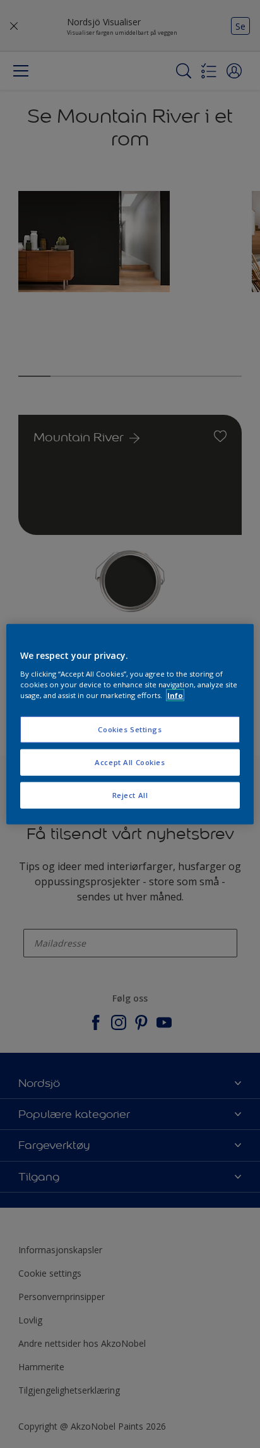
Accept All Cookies (130, 761)
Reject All (130, 794)
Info (175, 694)
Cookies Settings (130, 729)
